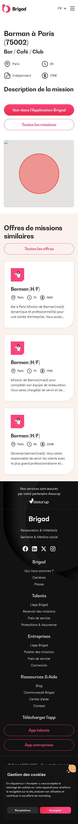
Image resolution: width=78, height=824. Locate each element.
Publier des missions (39, 652)
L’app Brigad (39, 605)
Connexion (39, 665)
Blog (39, 686)
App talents (39, 730)
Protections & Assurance (39, 625)
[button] (60, 8)
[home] (14, 8)
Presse (39, 584)
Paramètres (23, 810)
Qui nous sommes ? (39, 571)
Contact (39, 706)
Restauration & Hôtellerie (39, 530)
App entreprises (39, 745)
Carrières (39, 577)
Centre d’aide (39, 699)
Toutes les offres (39, 249)
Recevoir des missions (39, 611)
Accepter (55, 810)
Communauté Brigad (39, 692)
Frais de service (39, 618)
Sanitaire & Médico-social (39, 537)
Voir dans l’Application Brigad (39, 110)
